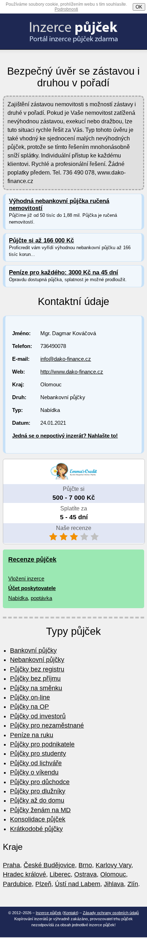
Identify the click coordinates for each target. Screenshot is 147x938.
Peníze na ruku (31, 735)
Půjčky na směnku (36, 688)
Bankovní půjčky (33, 650)
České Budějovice (49, 865)
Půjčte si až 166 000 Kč (41, 240)
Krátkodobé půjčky (36, 828)
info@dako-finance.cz (65, 359)
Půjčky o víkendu (34, 772)
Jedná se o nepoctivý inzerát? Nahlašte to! (65, 436)
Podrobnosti (66, 9)
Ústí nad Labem (77, 884)
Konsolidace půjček (37, 819)
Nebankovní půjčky (37, 659)
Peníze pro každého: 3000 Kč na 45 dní (63, 272)
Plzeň (43, 884)
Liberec (60, 874)
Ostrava (85, 874)
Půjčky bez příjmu (35, 678)
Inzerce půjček (48, 913)
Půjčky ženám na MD (40, 810)
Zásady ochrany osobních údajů (111, 913)
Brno (85, 865)
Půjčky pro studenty (38, 753)
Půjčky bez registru (37, 669)
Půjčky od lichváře (36, 763)
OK (139, 7)
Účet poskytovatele (32, 588)
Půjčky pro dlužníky (37, 791)
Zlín (132, 884)
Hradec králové (24, 874)
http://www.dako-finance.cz (71, 372)
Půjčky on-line (30, 697)
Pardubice (17, 884)
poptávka (41, 598)
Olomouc (113, 874)
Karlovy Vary (113, 865)
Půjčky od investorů (38, 716)
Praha (11, 865)
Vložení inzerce (26, 578)
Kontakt (70, 913)
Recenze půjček (32, 559)
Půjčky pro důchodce (40, 782)
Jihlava (114, 884)
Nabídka (18, 598)
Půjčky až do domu (37, 800)
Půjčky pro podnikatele (42, 744)
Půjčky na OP (29, 706)
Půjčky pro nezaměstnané (47, 725)
